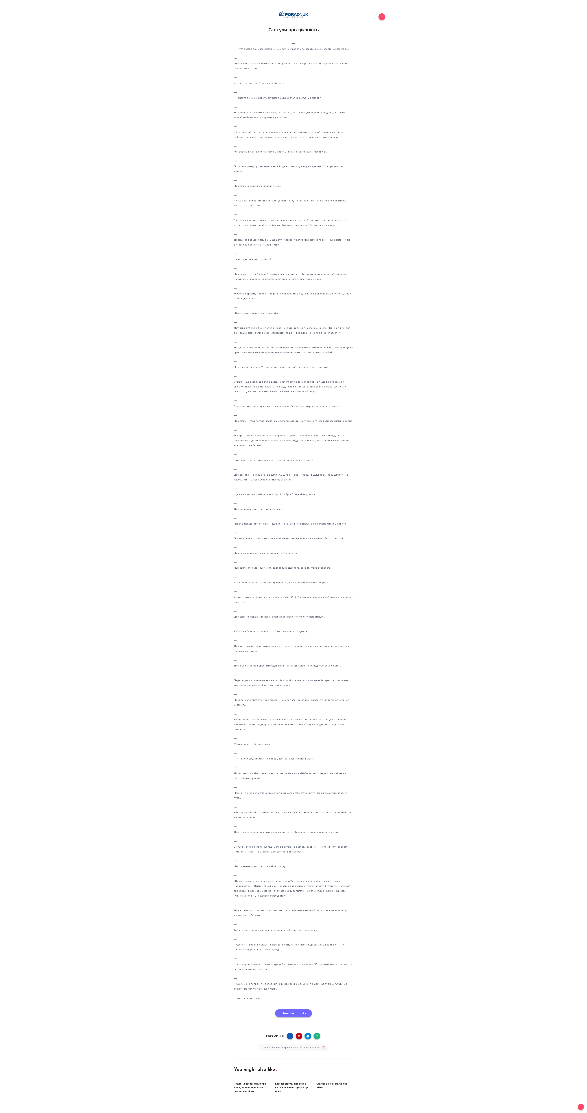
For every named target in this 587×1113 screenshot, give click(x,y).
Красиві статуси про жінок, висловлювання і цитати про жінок (292, 1088)
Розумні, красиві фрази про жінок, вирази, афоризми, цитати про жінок (250, 1088)
